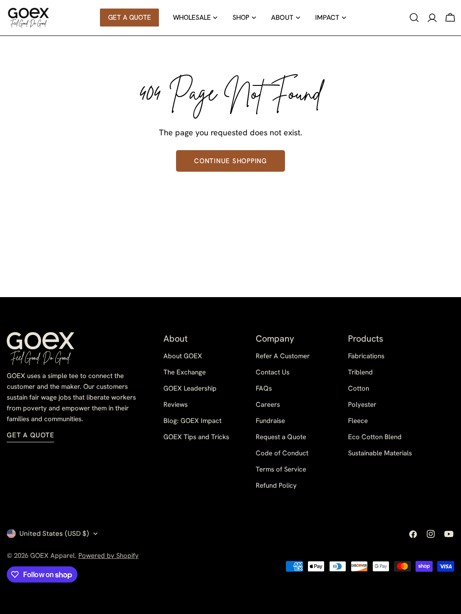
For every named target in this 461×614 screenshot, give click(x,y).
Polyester (362, 404)
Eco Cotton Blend (375, 436)
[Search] (414, 18)
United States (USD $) (54, 533)
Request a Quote (281, 436)
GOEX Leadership (190, 388)
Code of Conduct (282, 453)
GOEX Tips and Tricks (196, 436)
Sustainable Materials (380, 453)
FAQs (264, 388)
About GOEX (182, 355)
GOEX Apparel (52, 555)
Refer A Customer (283, 355)
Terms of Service (281, 469)
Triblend (360, 372)
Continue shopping (230, 160)
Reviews (175, 404)
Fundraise (270, 420)
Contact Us (272, 372)
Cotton (358, 388)
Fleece (358, 420)
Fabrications (366, 355)
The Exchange (184, 372)
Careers (268, 404)
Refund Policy (276, 485)
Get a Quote (30, 435)
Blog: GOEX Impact (192, 420)
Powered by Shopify (108, 555)
